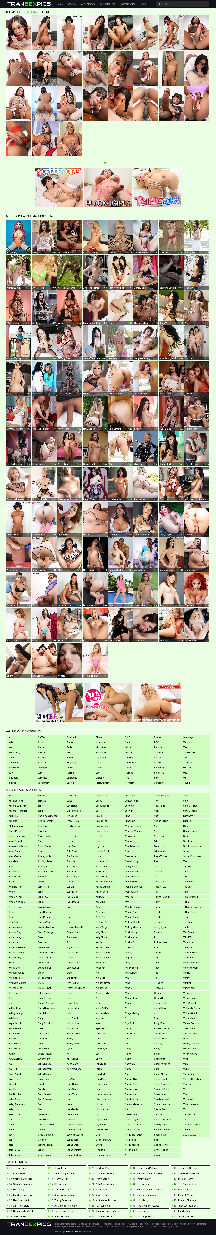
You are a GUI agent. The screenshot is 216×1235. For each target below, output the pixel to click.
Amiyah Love (15, 907)
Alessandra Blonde (18, 846)
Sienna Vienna (161, 1145)
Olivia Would (160, 851)
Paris (156, 876)
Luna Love (130, 821)
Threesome (189, 752)
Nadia (128, 1028)
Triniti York (188, 937)
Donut (41, 1150)
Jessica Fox (101, 821)
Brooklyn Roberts (46, 861)
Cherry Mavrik (44, 988)
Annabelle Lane (16, 973)
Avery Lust (14, 1079)
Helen (69, 1013)
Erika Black (72, 851)
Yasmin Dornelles (192, 1079)
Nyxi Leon (159, 836)
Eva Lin (70, 886)
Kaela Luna (101, 866)
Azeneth (13, 1084)
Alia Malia (13, 861)
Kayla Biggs (101, 917)
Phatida (158, 932)
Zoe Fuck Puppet (191, 1124)
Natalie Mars (131, 1094)
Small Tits (159, 772)
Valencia (187, 947)
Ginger (70, 957)
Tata (185, 871)
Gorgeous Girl (73, 967)
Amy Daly (13, 922)
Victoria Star (189, 1018)
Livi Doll (99, 1145)
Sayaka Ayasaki (162, 1099)
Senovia (158, 1114)
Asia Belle (13, 1018)
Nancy (128, 1048)
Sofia (185, 800)
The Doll (187, 886)
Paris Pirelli (159, 881)
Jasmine (71, 1119)
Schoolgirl (159, 752)
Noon (156, 816)
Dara (40, 1109)
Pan (156, 866)
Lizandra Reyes (103, 1155)
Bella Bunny (14, 1155)
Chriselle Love (44, 998)
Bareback (13, 762)
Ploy (156, 957)
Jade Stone (72, 1089)
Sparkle (187, 821)
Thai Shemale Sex (105, 1216)
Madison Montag (133, 831)
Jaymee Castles (75, 1134)
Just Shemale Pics (187, 1184)
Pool (127, 778)
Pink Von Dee (160, 942)
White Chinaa (189, 1048)
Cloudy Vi (42, 1038)
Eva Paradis (72, 897)
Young (186, 783)
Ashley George (16, 1013)
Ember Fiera (73, 821)
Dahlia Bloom (44, 1064)
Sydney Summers (192, 856)
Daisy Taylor (44, 1079)
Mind (127, 983)
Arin (11, 998)
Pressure (158, 983)
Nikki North (130, 1140)
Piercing (129, 772)
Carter (41, 937)
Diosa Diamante (45, 1134)
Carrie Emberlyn (46, 932)
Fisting (70, 767)
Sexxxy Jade (160, 1124)
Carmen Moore (45, 922)
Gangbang (72, 778)
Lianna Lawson (103, 1094)
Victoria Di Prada (191, 1008)
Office (128, 747)
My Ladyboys (143, 1200)
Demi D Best (44, 1119)
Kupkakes (100, 1018)
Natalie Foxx (131, 1089)
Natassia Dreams (133, 1104)
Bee (10, 1134)
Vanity (186, 978)
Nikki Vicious (131, 1150)
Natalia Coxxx (132, 1084)
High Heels (101, 747)
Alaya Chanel (15, 841)
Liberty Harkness (104, 1099)
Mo (126, 1008)
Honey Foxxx (73, 1043)
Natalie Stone (132, 1099)
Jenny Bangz (102, 806)
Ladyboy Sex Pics (186, 1216)
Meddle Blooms (133, 907)
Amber (12, 892)
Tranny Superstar (63, 1200)
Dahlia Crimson (45, 1069)
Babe (11, 757)
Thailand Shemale (187, 1200)
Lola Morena (131, 795)
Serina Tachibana (163, 1119)
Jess (98, 811)
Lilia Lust (100, 1104)
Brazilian (42, 757)
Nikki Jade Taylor (133, 1134)
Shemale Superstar (23, 1184)
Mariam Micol (132, 881)
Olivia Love (159, 846)
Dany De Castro (45, 1099)
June (98, 856)
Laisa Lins (100, 1033)
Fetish (70, 757)
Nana (127, 1043)
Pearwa (158, 922)
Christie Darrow (45, 1003)
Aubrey (12, 1038)
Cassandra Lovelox (47, 952)
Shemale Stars (61, 1216)
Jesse (99, 816)
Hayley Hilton (73, 1008)
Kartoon (100, 897)
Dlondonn (42, 1140)
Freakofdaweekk (75, 927)
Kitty (98, 1003)
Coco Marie (43, 1048)
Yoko (185, 1094)
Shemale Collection (64, 1195)
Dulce (69, 800)
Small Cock (159, 767)
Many (128, 851)
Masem (129, 897)
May (127, 902)
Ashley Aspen (15, 1008)
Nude (127, 742)
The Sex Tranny (185, 1179)
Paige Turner (160, 856)
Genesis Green (74, 932)
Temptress (188, 881)
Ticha (186, 902)
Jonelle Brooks (103, 851)
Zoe (185, 1119)
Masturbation (102, 783)
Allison (12, 881)
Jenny (99, 800)
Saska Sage (160, 1094)
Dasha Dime (44, 1114)
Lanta (99, 1038)
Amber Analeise (17, 902)
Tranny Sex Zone (62, 1189)
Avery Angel (15, 1074)
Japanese (101, 757)
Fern (69, 912)
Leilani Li (100, 1069)
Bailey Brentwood (17, 1104)
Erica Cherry (73, 846)
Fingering (71, 762)
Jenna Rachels (74, 1155)
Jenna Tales (102, 795)
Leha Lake (101, 1064)
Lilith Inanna (102, 1109)
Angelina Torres (16, 952)
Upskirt (186, 772)
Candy (41, 902)
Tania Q (187, 866)
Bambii (12, 1129)
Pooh (156, 967)
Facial (69, 747)
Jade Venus (73, 1094)
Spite (185, 826)
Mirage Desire (132, 998)
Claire (40, 1028)
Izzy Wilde (72, 1079)
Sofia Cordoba (190, 806)
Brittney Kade (44, 856)
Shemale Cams (127, 4)
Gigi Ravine (72, 947)
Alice (11, 866)
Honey (70, 1038)
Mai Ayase (130, 836)
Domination (72, 737)
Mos (127, 1018)
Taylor (186, 876)
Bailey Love (14, 1114)
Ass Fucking (14, 752)
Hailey (70, 998)
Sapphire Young (162, 1064)
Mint (127, 993)
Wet (185, 778)
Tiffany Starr (189, 912)
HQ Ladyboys (60, 1184)
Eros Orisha (72, 866)
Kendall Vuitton (103, 957)
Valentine (188, 957)
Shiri (156, 1140)
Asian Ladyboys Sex (188, 1205)
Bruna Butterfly (45, 871)
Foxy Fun (71, 922)
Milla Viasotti (131, 967)
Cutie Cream (44, 1059)
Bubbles (42, 876)
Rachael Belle (161, 1003)
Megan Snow (131, 917)
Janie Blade (72, 1114)
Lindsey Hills (102, 1129)
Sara (156, 1069)
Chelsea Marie (45, 978)
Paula (157, 907)
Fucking (70, 772)
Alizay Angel (15, 876)
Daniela (41, 1084)
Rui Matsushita (161, 1028)
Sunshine (188, 841)
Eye (68, 907)
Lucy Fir (129, 811)
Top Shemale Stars (64, 1211)
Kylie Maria (101, 1028)
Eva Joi (70, 881)
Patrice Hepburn (162, 897)
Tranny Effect (102, 1179)
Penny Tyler (160, 927)
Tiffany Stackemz (192, 907)
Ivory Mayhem (74, 1069)
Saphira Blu (160, 1059)
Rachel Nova (160, 1008)
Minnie (128, 988)
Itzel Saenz (72, 1059)
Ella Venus (72, 816)
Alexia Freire (15, 856)
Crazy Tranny (61, 1168)
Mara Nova (130, 856)
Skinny (157, 762)
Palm (156, 861)
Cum (40, 772)
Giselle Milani (73, 962)
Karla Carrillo (102, 892)
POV (156, 742)
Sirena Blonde (161, 1150)
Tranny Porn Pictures (147, 1168)
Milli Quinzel (131, 973)
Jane (69, 1104)
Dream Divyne (45, 1155)
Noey (156, 811)
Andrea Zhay (15, 932)
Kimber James (103, 983)
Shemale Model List (23, 1211)
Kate (98, 907)
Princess (158, 988)
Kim (98, 973)
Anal (11, 737)
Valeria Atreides (191, 962)
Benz (40, 811)
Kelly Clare (101, 932)
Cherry (41, 983)
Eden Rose (72, 806)
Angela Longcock (17, 937)
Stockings (188, 737)
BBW (11, 772)
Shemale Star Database (107, 1211)
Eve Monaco (73, 902)
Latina (99, 767)
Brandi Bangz (44, 846)
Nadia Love (130, 1033)
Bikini (40, 742)
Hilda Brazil (72, 1018)
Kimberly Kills (102, 993)
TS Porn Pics (19, 1168)
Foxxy (69, 917)
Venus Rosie (189, 998)
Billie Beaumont (45, 821)
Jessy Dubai (102, 831)
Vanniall (187, 983)
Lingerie (100, 778)
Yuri (185, 1109)
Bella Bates (14, 1150)
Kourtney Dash (103, 1013)
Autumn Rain (15, 1059)
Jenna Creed (73, 1145)
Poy (156, 978)
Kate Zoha (101, 912)
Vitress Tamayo (191, 1023)
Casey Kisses (44, 947)
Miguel (128, 957)
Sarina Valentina (162, 1084)
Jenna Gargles (74, 1150)
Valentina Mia (190, 952)
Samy (157, 1048)
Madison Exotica (133, 826)
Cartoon (42, 942)
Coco (40, 1043)
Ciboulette (43, 1013)
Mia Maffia (130, 942)
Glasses (100, 737)
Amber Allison (16, 897)
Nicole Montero (132, 1129)
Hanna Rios (72, 1003)
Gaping (70, 783)
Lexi (98, 1089)
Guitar (70, 993)
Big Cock (13, 783)
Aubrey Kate (15, 1043)
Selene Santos (161, 1109)
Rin (155, 1013)
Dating (143, 4)
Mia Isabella (131, 937)
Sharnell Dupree (162, 1129)
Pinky (157, 947)
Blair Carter (43, 831)
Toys (185, 757)
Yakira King (188, 1074)
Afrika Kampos (16, 826)
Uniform (187, 767)
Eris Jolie (71, 861)
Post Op (158, 737)
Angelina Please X (18, 947)
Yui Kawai (188, 1099)
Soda (185, 795)
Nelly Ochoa (131, 1114)
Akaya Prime (15, 831)
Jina (98, 841)
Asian (11, 742)
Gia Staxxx (72, 937)
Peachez (158, 917)
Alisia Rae (13, 871)
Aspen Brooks (15, 1023)
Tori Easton (188, 932)
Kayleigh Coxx (103, 922)
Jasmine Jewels (75, 1124)
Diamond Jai (44, 1129)
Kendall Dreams (103, 947)
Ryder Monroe (161, 1033)
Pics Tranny (19, 1173)
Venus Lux (188, 993)
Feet (69, 752)
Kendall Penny (103, 952)
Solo (156, 778)
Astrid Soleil (14, 1033)
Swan (186, 851)
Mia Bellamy (131, 932)
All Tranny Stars (21, 1205)
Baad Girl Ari (15, 1094)
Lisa (98, 1134)
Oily (156, 841)
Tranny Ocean (61, 1179)
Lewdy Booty (102, 1084)
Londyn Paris (131, 800)
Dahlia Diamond (45, 1074)
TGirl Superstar (103, 1205)
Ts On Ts (187, 762)
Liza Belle (100, 1150)
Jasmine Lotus (74, 1129)
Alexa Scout (15, 851)
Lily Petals (101, 1124)
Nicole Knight (131, 1119)
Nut (156, 826)
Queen (157, 993)
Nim (127, 1155)
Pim (156, 937)
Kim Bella (100, 978)
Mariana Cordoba (133, 886)
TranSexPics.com (73, 1232)
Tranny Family (144, 1179)
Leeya (99, 1059)
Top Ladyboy (143, 1184)
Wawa (186, 1038)
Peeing (128, 767)
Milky (127, 962)
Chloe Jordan (44, 993)
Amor (11, 912)
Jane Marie (72, 1109)
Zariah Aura (189, 1114)
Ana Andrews (15, 927)
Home (60, 4)
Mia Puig (129, 947)
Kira (98, 998)
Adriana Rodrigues (18, 811)
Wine (185, 1059)
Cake (40, 892)
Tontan (186, 927)
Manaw (129, 841)
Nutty (157, 831)
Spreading (159, 783)
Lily (97, 1114)
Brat (40, 851)
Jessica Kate (102, 826)
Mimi (127, 978)
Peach (157, 912)
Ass (10, 747)
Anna (11, 962)
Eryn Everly (72, 871)
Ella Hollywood (74, 811)
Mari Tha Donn (132, 876)
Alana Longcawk (17, 836)
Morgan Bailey (132, 1013)
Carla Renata (44, 917)
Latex (98, 762)
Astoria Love (15, 1028)
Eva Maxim (72, 892)
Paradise (158, 871)
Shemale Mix (19, 1216)
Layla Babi (101, 1043)
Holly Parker (73, 1028)
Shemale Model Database (149, 1173)
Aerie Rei (13, 821)
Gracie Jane (73, 978)
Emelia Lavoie (73, 826)
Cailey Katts (43, 886)
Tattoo (186, 742)
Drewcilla (71, 795)
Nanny (128, 1053)
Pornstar (129, 783)
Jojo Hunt (100, 846)
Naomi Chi (130, 1064)
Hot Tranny (18, 1189)
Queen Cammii (161, 998)
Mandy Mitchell (132, 846)
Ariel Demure (15, 993)
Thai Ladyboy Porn (146, 1216)
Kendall (99, 942)
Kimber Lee (101, 988)
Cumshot (42, 778)
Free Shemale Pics (22, 1195)
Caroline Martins (46, 927)
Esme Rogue (73, 876)
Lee (97, 1053)
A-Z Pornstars (88, 4)
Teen (185, 747)
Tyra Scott (188, 942)
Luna (127, 816)
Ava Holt (13, 1069)
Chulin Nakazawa (46, 1008)
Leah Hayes (101, 1048)
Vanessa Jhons (191, 967)
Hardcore (100, 742)
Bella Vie (42, 800)
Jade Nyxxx (72, 1084)
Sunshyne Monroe (192, 846)
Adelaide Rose (16, 800)
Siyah (157, 1155)
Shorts (157, 757)
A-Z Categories (107, 4)
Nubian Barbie (161, 821)
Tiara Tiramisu (190, 897)
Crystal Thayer (45, 1053)
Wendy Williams (191, 1043)
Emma (70, 831)
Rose (156, 1018)
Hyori (69, 1048)
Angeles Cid (14, 942)
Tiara (185, 892)
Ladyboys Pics (103, 1168)
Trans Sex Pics (144, 1211)
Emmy (70, 841)
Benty (40, 806)
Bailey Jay (14, 1109)
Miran (128, 1003)
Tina (185, 917)
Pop (156, 973)
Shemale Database (22, 1179)
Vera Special (189, 1003)
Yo (184, 1089)
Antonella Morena (17, 983)
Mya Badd (130, 1023)
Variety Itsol (189, 988)
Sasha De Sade (161, 1089)
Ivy (68, 1074)
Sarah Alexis (160, 1074)
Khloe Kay (100, 967)
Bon (40, 841)
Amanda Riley (15, 886)
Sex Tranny (101, 1189)
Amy (11, 917)
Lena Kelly (101, 1074)
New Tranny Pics (186, 1189)
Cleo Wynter (44, 1033)
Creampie (42, 767)
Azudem (13, 1089)
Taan (185, 861)
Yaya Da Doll (189, 1084)
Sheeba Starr (160, 1134)
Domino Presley (45, 1145)
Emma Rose (73, 836)
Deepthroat (43, 783)
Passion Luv (160, 886)
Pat (156, 892)
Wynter (186, 1069)
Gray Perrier (73, 983)
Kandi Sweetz (103, 876)
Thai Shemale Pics (105, 1173)
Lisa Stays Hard (103, 1140)
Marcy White (131, 866)
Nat (127, 1074)
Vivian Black (189, 1028)
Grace (70, 973)
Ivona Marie (72, 1064)
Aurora (12, 1053)
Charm (41, 973)
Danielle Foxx (44, 1089)
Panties (129, 757)
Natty (127, 1109)
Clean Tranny (102, 1195)
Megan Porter (132, 912)
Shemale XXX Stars (187, 1168)
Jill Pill (99, 836)
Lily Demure (102, 1119)
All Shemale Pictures (106, 1200)
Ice (68, 1053)
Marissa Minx (131, 892)
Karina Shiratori (103, 886)
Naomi (128, 1059)
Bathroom (14, 767)
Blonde (41, 747)
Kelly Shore (101, 937)
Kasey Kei (100, 902)
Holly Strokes (73, 1033)
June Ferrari (102, 861)
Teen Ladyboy (185, 1211)
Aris (10, 1003)
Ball (10, 1119)
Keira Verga (101, 927)
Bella (11, 1145)
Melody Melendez (134, 927)
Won (185, 1064)
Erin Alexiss (72, 856)
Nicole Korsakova (133, 1124)
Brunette (42, 762)
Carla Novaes (44, 912)
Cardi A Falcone (45, 907)
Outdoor (129, 752)
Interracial (101, 752)
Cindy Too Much (45, 1023)
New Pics (72, 4)
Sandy (157, 1053)
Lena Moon (101, 1079)
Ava (10, 1064)
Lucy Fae (129, 806)
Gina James (73, 952)
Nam (127, 1038)
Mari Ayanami (132, 871)
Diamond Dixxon (46, 1124)
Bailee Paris (14, 1099)
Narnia (128, 1069)
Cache (41, 881)
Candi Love (43, 897)
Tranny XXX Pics (186, 1195)
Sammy (158, 1043)
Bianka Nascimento (47, 816)
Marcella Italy (131, 861)
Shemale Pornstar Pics (189, 1173)
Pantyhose (130, 762)
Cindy (40, 1018)
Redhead (158, 747)
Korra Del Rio (102, 1008)
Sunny (186, 836)
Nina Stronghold (162, 795)
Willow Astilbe (190, 1053)
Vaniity (186, 973)
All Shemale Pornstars (65, 1205)
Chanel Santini (45, 967)
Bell (10, 1140)
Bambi (12, 1124)
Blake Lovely (44, 836)
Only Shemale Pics (105, 1184)
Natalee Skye (131, 1079)
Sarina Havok (160, 1079)
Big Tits (41, 737)
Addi (11, 795)
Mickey (128, 952)
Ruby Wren (159, 1023)
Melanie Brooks (132, 922)
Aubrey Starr (15, 1048)
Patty (157, 902)
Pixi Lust (158, 952)
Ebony (70, 742)
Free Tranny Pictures (64, 1173)
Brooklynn (43, 866)
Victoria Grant (190, 1013)
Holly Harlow (73, 1023)
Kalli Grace (101, 871)
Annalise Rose (16, 978)
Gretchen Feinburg (76, 988)
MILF (127, 737)
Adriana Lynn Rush (18, 806)
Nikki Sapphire (132, 1145)
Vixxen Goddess (191, 1033)
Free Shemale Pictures (148, 1205)
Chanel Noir (43, 962)
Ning (156, 800)
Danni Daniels (44, 1094)
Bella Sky (42, 795)
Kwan (98, 1023)
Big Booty (13, 778)
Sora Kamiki (189, 816)
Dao (40, 1104)
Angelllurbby (15, 957)
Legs (98, 772)
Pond (156, 962)
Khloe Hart (101, 962)
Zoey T (186, 1129)
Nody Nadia (159, 806)
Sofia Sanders (190, 811)
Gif (68, 942)
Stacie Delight (190, 831)
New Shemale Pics (22, 1200)
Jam (69, 1099)
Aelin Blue (14, 816)
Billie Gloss (43, 826)
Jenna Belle (72, 1140)
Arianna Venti (15, 988)
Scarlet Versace (162, 1104)
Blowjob (42, 752)
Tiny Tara (188, 922)
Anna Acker (14, 967)
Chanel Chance (45, 957)
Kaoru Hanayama (104, 881)
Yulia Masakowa (191, 1104)
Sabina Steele (161, 1038)
